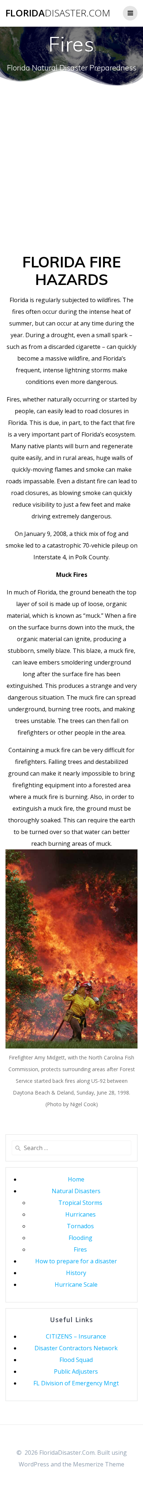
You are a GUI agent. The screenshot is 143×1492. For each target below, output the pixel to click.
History (76, 1273)
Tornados (80, 1226)
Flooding (80, 1238)
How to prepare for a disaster (76, 1261)
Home (76, 1179)
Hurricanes (80, 1214)
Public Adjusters (76, 1371)
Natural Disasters (76, 1191)
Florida (58, 13)
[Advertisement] (71, 178)
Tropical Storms (80, 1203)
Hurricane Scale (76, 1284)
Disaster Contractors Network (76, 1348)
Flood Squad (76, 1360)
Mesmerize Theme (98, 1464)
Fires (80, 1249)
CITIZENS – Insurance (76, 1336)
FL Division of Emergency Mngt (76, 1383)
